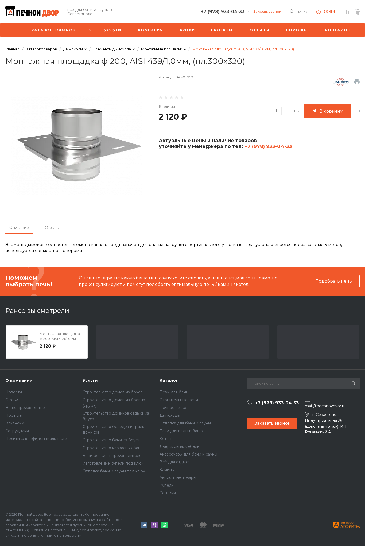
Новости (13, 392)
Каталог (169, 380)
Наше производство (25, 407)
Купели (167, 485)
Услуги (90, 380)
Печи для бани (174, 392)
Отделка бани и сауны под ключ (114, 471)
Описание (19, 227)
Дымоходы (170, 415)
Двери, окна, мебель (179, 446)
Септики (168, 493)
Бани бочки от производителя (112, 455)
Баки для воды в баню (181, 431)
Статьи (11, 399)
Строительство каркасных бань (112, 447)
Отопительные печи (179, 399)
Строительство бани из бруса (111, 440)
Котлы (165, 438)
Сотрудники (17, 431)
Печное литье (173, 407)
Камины (167, 469)
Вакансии (14, 423)
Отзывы (52, 227)
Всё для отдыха (175, 462)
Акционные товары (178, 477)
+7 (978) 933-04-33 (267, 146)
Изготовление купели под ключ (113, 463)
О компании (19, 380)
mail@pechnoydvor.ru (325, 406)
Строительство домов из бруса (112, 392)
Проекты (13, 415)
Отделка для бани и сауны (185, 423)
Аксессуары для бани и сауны (188, 454)
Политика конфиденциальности (36, 438)
